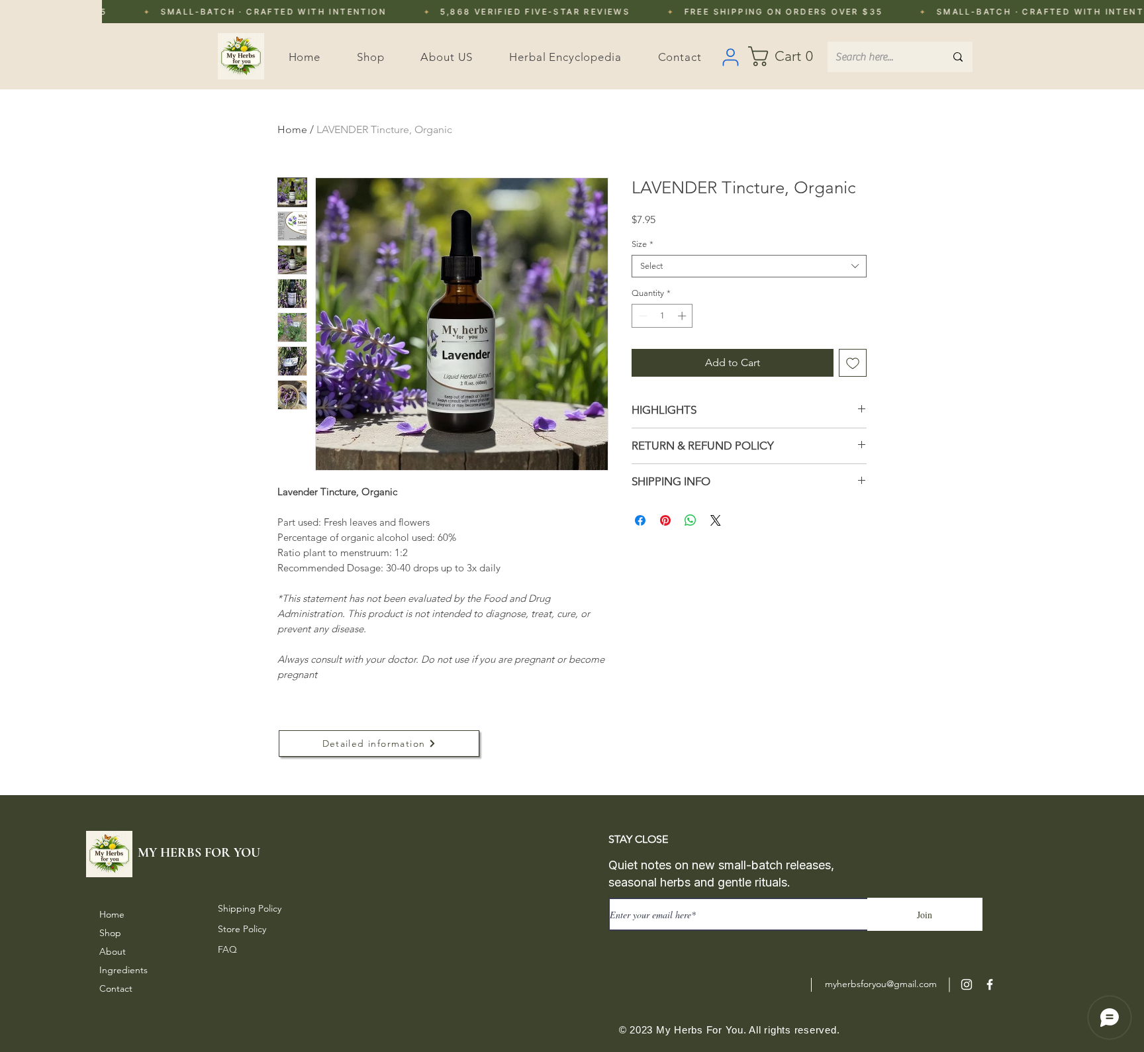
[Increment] (683, 316)
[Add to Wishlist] (853, 363)
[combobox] (749, 266)
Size (642, 244)
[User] (730, 57)
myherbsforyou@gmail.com (881, 984)
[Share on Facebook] (640, 520)
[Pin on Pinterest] (665, 520)
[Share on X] (716, 520)
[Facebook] (989, 984)
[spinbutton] (662, 316)
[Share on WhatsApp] (690, 520)
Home (292, 129)
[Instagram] (966, 984)
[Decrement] (641, 316)
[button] (788, 56)
